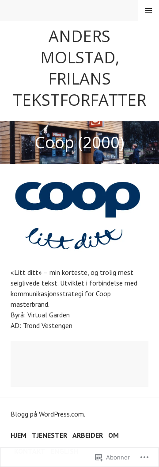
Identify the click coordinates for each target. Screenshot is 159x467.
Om (113, 435)
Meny (148, 10)
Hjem (18, 435)
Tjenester (49, 435)
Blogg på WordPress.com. (48, 413)
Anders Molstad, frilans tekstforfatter (79, 68)
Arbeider (87, 435)
